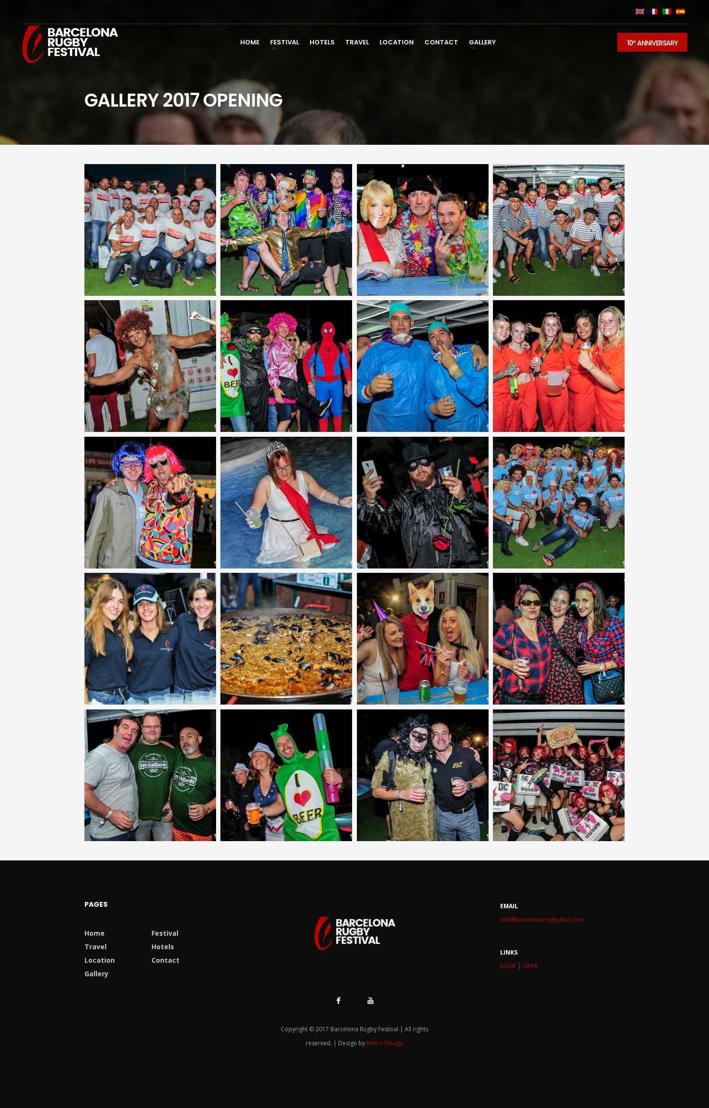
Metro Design (385, 1043)
